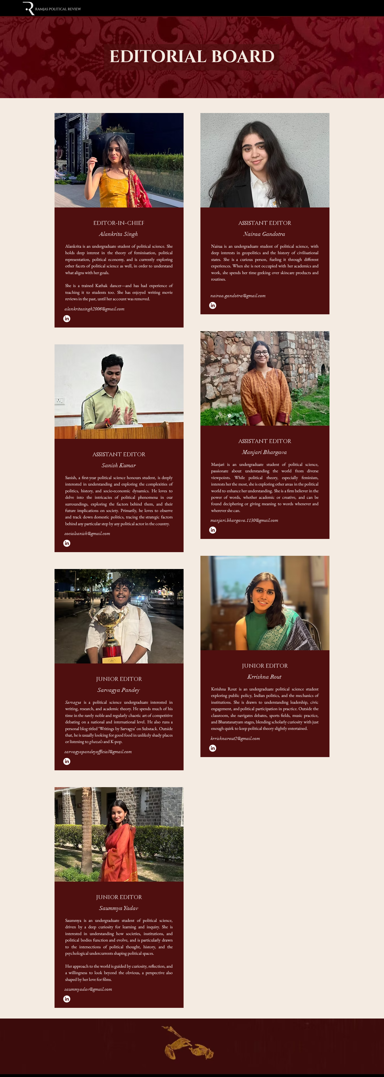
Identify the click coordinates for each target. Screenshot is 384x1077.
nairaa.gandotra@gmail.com (238, 296)
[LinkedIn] (66, 318)
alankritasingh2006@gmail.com (95, 309)
